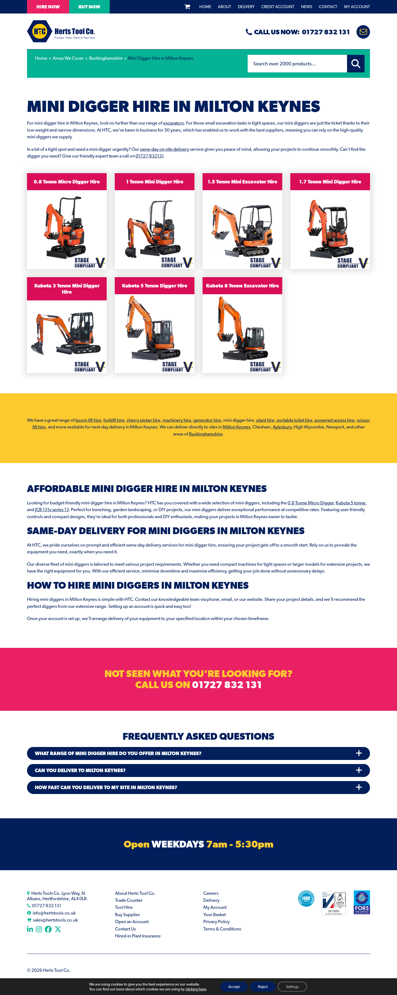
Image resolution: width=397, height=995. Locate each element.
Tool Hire (124, 907)
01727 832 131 (227, 684)
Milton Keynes (236, 427)
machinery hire (177, 420)
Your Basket (214, 914)
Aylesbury (282, 427)
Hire (48, 6)
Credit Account (277, 6)
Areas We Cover (68, 58)
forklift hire (114, 420)
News (306, 6)
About (224, 6)
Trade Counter (129, 900)
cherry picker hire (143, 420)
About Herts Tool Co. (135, 893)
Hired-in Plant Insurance (138, 936)
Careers (210, 893)
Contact (328, 6)
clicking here (196, 989)
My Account (357, 6)
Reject (263, 986)
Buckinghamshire (106, 58)
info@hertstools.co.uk (54, 913)
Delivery (246, 6)
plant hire (265, 420)
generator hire (207, 420)
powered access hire (335, 420)
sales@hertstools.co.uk (55, 920)
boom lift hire (88, 420)
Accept (234, 986)
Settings (292, 986)
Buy (89, 6)
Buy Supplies (127, 914)
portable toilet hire (294, 420)
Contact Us (125, 929)
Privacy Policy (216, 921)
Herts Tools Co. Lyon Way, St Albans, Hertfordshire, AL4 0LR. (57, 895)
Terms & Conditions (222, 929)
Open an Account (132, 921)
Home (205, 6)
